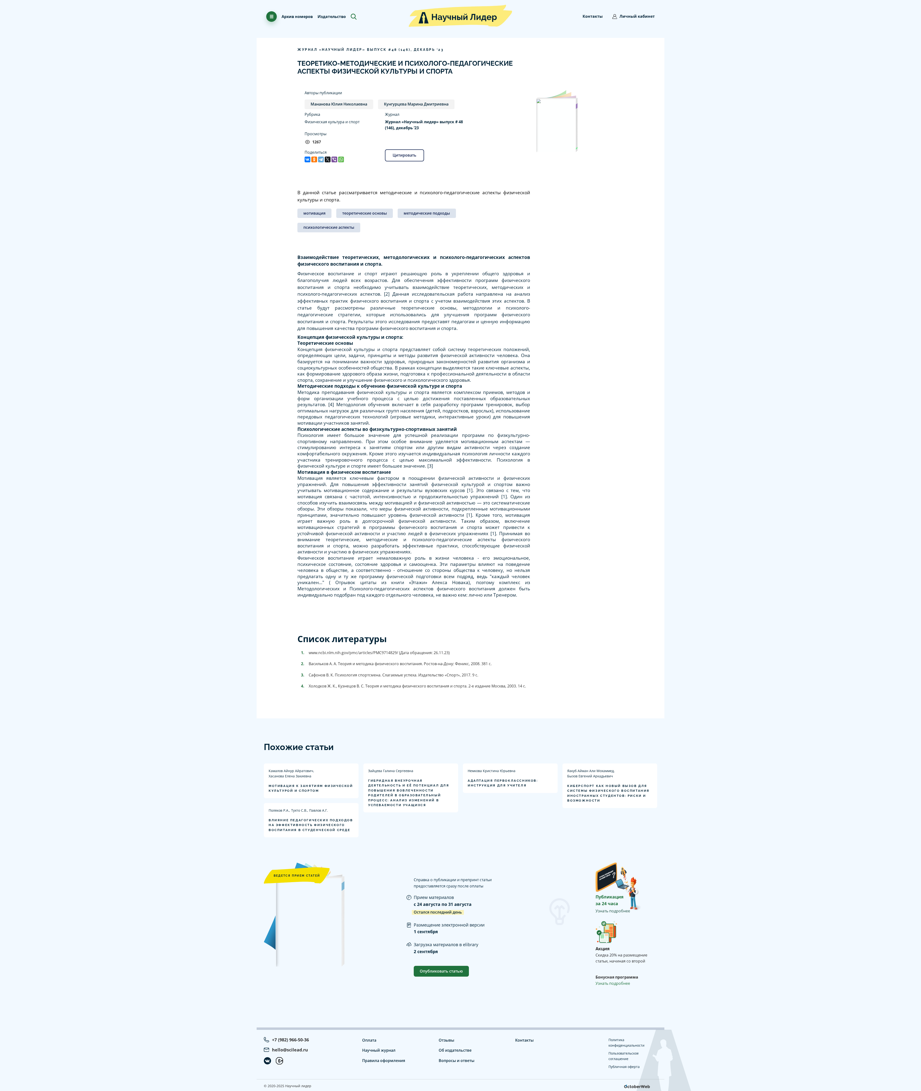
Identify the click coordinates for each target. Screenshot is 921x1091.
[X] (328, 159)
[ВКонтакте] (307, 159)
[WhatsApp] (341, 159)
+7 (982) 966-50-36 (290, 1040)
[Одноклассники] (314, 159)
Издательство (332, 16)
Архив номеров (297, 16)
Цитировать (404, 155)
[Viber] (334, 159)
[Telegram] (321, 159)
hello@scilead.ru (290, 1050)
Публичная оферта (624, 1066)
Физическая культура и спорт (332, 121)
